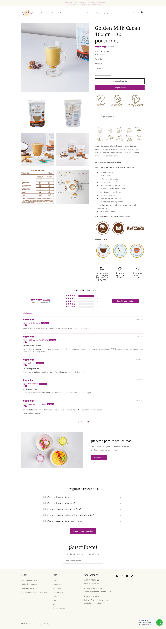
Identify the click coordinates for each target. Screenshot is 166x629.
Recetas (55, 596)
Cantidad (98, 68)
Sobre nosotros (58, 592)
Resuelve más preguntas (83, 531)
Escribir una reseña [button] (125, 301)
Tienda (55, 580)
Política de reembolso (29, 584)
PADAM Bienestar (31, 624)
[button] (41, 12)
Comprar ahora (120, 87)
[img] (28, 319)
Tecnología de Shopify (42, 624)
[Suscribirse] (100, 560)
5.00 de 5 (46, 299)
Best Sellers (57, 584)
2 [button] (81, 422)
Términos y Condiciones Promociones (34, 592)
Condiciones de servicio (29, 588)
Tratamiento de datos (29, 580)
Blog (54, 600)
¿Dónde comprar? (59, 608)
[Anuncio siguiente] (107, 3)
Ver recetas (98, 458)
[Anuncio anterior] (58, 3)
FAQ (54, 604)
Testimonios (57, 588)
